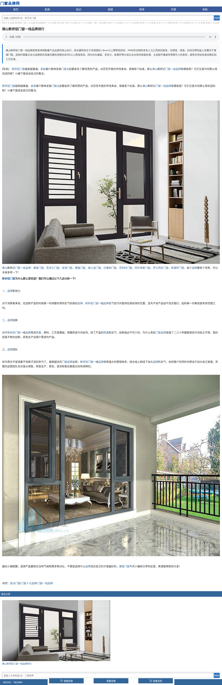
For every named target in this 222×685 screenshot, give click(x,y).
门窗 (63, 69)
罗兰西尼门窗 (161, 268)
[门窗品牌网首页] (10, 3)
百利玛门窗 (125, 268)
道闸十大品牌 (212, 22)
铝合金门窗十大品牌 (67, 22)
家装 (43, 69)
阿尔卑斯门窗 (142, 268)
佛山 (154, 69)
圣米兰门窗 (52, 268)
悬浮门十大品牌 (181, 22)
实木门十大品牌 (164, 22)
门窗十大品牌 (7, 22)
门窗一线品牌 (99, 22)
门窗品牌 (161, 332)
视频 (110, 9)
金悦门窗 (67, 268)
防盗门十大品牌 (115, 22)
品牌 (194, 268)
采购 (205, 9)
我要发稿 (111, 680)
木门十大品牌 (85, 22)
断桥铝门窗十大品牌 (25, 22)
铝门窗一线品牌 (172, 69)
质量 (38, 332)
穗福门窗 (80, 268)
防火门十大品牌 (197, 22)
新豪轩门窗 (177, 268)
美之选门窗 (94, 268)
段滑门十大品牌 (148, 22)
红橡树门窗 (110, 268)
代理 (173, 9)
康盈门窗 (38, 268)
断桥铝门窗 (18, 69)
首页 (15, 9)
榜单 (141, 9)
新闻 (47, 9)
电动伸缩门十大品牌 (46, 22)
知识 (78, 9)
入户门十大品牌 (131, 22)
